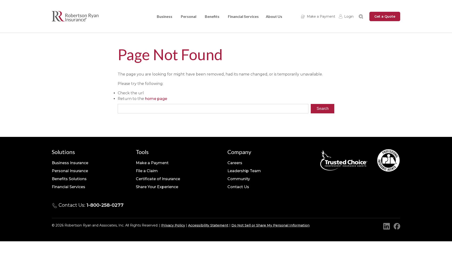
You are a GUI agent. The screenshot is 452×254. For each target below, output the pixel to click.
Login (349, 16)
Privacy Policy (173, 225)
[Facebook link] (397, 226)
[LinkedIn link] (386, 226)
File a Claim (147, 171)
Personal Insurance (70, 171)
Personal (188, 16)
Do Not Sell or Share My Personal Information (270, 225)
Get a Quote (384, 16)
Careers (234, 163)
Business (164, 16)
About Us (274, 16)
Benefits (212, 16)
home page (156, 98)
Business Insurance (70, 163)
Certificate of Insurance (158, 179)
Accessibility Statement (208, 225)
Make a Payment (321, 16)
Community (238, 179)
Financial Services (243, 16)
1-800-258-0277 (105, 205)
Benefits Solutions (69, 179)
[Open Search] (361, 16)
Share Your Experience (157, 187)
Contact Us (238, 187)
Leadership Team (244, 171)
